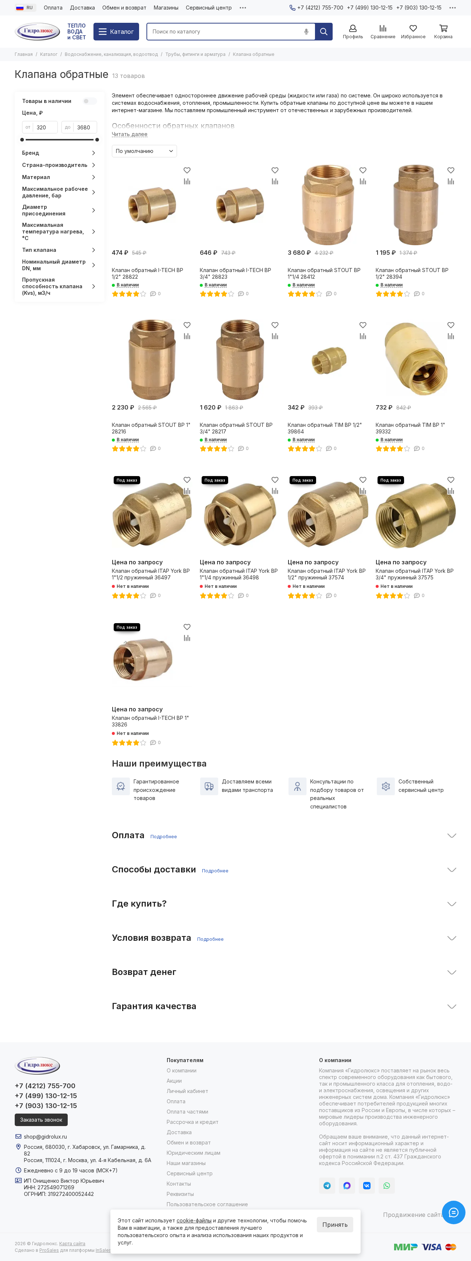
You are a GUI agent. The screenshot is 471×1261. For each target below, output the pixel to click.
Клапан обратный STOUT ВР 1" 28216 (151, 428)
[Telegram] (327, 1186)
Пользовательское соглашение (207, 1204)
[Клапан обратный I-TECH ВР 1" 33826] (152, 661)
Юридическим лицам (193, 1153)
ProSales (49, 1250)
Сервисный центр (209, 7)
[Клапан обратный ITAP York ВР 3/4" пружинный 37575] (416, 514)
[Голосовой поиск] (306, 31)
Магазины (166, 7)
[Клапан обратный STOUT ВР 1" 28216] (152, 359)
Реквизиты (180, 1194)
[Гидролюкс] (37, 31)
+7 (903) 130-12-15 (419, 7)
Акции (174, 1081)
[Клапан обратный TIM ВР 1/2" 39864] (328, 359)
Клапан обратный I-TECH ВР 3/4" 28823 (235, 273)
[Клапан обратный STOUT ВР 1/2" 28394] (416, 205)
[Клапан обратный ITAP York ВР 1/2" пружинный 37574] (328, 514)
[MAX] (347, 1186)
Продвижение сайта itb (418, 1214)
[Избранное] (186, 170)
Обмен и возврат (124, 7)
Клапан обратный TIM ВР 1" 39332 (410, 428)
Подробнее (163, 836)
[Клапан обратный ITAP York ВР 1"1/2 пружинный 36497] (152, 514)
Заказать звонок (41, 1120)
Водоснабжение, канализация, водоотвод (111, 54)
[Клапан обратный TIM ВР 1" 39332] (416, 359)
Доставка (82, 7)
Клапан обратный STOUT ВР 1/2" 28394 (412, 273)
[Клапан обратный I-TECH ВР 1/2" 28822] (152, 205)
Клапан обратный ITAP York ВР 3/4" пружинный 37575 (415, 574)
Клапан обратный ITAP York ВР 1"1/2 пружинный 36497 (151, 574)
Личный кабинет (187, 1091)
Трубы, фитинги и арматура (195, 54)
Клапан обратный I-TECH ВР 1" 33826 (150, 721)
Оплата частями (187, 1111)
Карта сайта (72, 1243)
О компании (181, 1070)
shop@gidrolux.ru (45, 1136)
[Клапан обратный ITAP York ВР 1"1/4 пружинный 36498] (240, 514)
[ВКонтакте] (367, 1186)
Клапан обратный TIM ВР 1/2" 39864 (325, 428)
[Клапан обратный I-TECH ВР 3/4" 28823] (240, 205)
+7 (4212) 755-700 (320, 7)
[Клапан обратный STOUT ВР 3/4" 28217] (240, 359)
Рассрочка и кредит (193, 1122)
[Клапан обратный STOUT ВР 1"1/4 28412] (328, 205)
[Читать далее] (130, 134)
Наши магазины (186, 1163)
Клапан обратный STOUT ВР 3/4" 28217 (236, 428)
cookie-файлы (194, 1220)
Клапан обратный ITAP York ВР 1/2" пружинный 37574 (327, 574)
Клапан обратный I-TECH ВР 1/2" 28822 (147, 273)
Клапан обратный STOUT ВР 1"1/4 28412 (324, 273)
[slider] (22, 139)
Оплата (53, 7)
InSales (103, 1250)
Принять (335, 1224)
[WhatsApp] (387, 1186)
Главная (24, 54)
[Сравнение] (186, 181)
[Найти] (324, 31)
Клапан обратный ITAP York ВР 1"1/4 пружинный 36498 (239, 574)
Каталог (48, 54)
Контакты (179, 1183)
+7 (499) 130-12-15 (370, 7)
